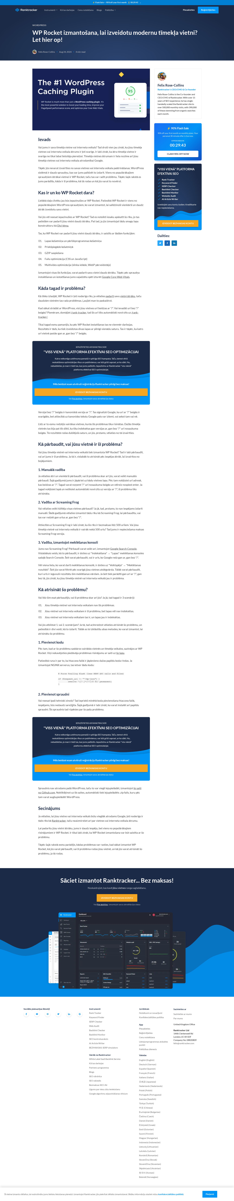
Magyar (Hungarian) (148, 1138)
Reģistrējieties (208, 10)
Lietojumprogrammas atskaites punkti (153, 1043)
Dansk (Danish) (146, 1120)
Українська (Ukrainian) (150, 1168)
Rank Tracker (95, 1013)
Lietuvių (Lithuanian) (148, 1146)
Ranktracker (26, 10)
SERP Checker (95, 1021)
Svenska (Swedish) (147, 1099)
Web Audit (94, 1026)
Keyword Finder (96, 1017)
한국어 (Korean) (146, 1172)
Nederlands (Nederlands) (150, 1086)
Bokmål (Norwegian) (148, 1177)
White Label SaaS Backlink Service (104, 1059)
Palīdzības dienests (148, 1049)
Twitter (58, 1014)
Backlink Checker (97, 1030)
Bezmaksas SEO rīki (98, 1085)
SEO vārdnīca (95, 1076)
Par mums (178, 1018)
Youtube (37, 1014)
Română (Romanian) (148, 1155)
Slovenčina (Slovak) (148, 1159)
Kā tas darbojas (67, 10)
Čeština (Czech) (146, 1116)
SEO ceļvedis (95, 1080)
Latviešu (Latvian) (147, 1151)
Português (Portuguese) (150, 1094)
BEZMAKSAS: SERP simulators (103, 1047)
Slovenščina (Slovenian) (150, 1164)
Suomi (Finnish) (146, 1133)
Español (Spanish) (147, 1068)
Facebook (26, 1014)
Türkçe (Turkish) (146, 1103)
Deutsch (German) (147, 1064)
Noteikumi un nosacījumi (150, 1013)
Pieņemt (210, 1194)
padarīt (110, 296)
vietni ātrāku (127, 296)
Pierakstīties (77, 398)
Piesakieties (189, 10)
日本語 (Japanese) (147, 1081)
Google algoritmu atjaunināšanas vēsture (108, 1093)
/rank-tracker (78, 312)
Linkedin (69, 1014)
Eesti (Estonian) (146, 1129)
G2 (79, 1014)
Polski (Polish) (145, 1090)
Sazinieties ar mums (182, 1014)
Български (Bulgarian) (149, 1112)
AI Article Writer (97, 1043)
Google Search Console (123, 548)
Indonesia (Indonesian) (149, 1142)
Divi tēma (62, 225)
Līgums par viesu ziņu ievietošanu (104, 1089)
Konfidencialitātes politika (151, 1017)
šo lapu (120, 653)
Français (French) (147, 1073)
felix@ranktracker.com (183, 1043)
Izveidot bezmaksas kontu (91, 392)
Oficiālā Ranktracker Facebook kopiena (47, 1014)
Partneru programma (99, 1067)
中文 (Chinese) (146, 1107)
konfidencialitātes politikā (170, 1194)
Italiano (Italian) (146, 1077)
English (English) (146, 1060)
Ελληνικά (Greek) (147, 1125)
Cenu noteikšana (85, 10)
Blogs (99, 10)
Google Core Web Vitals (115, 276)
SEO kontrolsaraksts (98, 1039)
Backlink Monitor (97, 1034)
